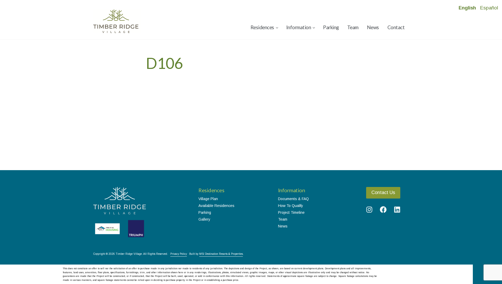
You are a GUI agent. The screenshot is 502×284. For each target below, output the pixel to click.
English (467, 8)
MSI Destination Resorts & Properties (221, 253)
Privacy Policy (178, 253)
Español (489, 8)
